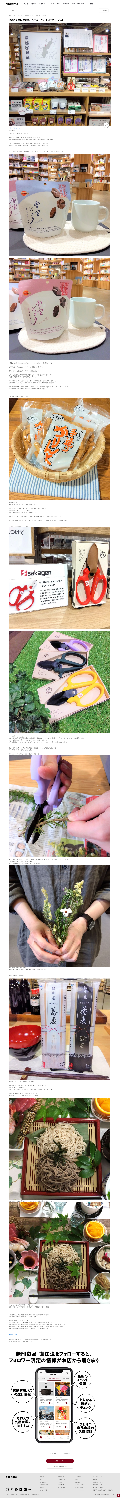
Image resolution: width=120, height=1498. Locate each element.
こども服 (42, 4)
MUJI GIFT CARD (79, 1484)
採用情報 (95, 1479)
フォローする (103, 10)
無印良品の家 (61, 1477)
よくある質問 (43, 1490)
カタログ (77, 1479)
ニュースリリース (97, 1477)
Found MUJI (61, 1484)
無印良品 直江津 (13, 1334)
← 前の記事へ (53, 1453)
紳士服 (34, 4)
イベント (42, 1479)
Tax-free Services (79, 1490)
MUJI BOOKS (61, 1487)
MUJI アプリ (78, 1477)
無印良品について (97, 1484)
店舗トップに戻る (60, 1461)
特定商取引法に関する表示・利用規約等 (103, 1490)
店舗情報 (42, 1477)
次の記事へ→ (66, 1453)
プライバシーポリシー (11, 1494)
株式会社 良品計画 (98, 1487)
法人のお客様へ (79, 1487)
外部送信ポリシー (24, 1494)
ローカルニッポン (44, 1482)
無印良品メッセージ (98, 1482)
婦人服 (26, 4)
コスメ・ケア (55, 4)
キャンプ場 (60, 1482)
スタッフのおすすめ (14, 128)
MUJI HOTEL (61, 1490)
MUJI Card (78, 1482)
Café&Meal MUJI (62, 1479)
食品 (91, 4)
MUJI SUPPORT (44, 1484)
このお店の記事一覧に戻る (60, 1466)
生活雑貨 (66, 4)
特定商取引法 (35, 1494)
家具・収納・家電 (78, 4)
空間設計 (42, 1487)
